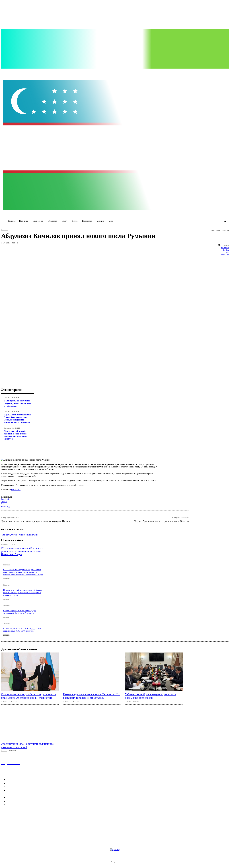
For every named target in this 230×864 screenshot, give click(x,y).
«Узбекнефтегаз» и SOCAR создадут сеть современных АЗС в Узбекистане (22, 629)
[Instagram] (187, 71)
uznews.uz (15, 490)
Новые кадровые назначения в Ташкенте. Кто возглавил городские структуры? (91, 696)
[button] (225, 221)
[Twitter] (192, 71)
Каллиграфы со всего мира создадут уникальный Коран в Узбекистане (17, 403)
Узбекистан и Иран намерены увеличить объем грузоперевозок (150, 696)
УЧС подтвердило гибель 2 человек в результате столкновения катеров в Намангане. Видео (22, 551)
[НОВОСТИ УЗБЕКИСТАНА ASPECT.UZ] (115, 145)
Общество (7, 397)
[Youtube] (198, 71)
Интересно (4, 544)
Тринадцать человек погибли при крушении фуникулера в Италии (35, 521)
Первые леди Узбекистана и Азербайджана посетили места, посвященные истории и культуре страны (17, 419)
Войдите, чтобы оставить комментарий (20, 535)
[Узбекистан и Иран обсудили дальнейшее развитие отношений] (30, 721)
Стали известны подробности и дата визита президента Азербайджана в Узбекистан (28, 696)
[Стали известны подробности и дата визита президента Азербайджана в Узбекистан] (30, 671)
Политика (4, 230)
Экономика (7, 428)
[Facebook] (181, 71)
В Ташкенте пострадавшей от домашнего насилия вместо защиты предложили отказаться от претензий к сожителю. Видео (23, 572)
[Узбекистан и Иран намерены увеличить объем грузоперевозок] (154, 671)
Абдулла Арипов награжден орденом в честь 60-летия (161, 521)
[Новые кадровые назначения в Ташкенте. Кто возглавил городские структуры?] (92, 671)
